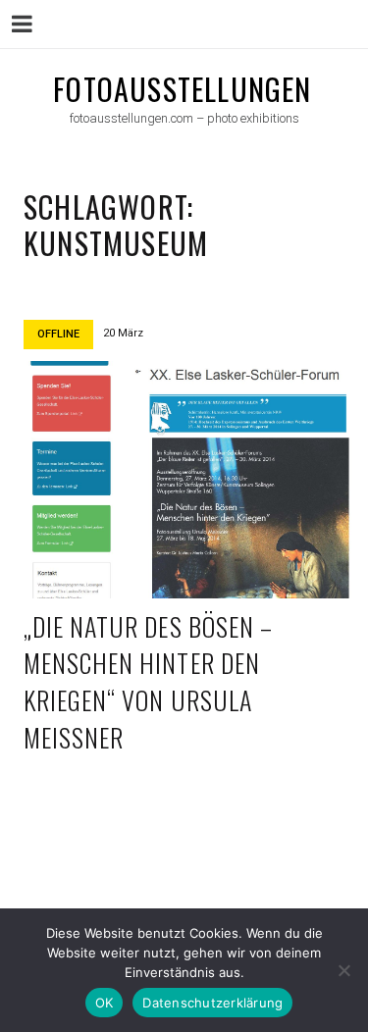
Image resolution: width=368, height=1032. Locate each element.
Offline (58, 334)
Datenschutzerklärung (212, 1002)
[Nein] (343, 970)
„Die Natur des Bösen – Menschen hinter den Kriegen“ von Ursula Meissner (148, 681)
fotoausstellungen (182, 89)
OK (104, 1002)
